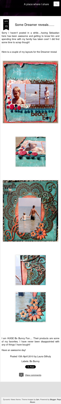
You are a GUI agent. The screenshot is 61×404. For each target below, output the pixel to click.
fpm (37, 399)
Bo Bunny (35, 361)
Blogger (53, 399)
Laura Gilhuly (44, 356)
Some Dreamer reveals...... (34, 24)
